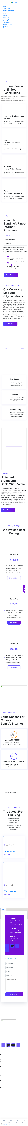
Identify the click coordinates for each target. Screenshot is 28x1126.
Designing (6, 17)
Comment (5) (9, 885)
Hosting (5, 15)
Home (4, 6)
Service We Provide (10, 239)
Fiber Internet (7, 8)
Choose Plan (13, 578)
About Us (5, 21)
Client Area (6, 28)
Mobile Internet (7, 12)
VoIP (4, 13)
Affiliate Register (7, 24)
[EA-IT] (14, 3)
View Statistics (10, 891)
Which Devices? (10, 851)
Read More (7, 854)
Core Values (8, 243)
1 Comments (9, 845)
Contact (5, 26)
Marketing (6, 19)
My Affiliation (7, 22)
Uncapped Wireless (8, 10)
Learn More (10, 275)
